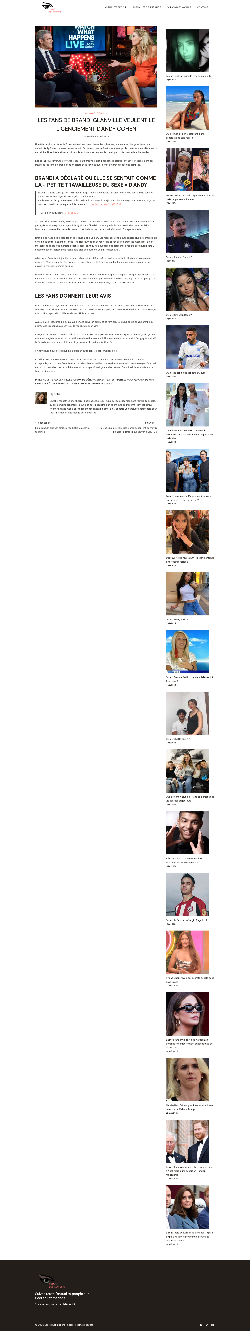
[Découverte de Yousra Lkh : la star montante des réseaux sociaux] (190, 532)
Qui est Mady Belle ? (177, 619)
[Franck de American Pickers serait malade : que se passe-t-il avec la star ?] (190, 470)
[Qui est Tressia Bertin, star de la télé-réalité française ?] (190, 651)
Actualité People (115, 7)
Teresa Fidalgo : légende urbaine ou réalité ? (189, 76)
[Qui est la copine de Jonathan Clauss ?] (190, 347)
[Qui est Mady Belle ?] (190, 593)
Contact (202, 7)
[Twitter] (206, 1325)
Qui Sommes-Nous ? (179, 7)
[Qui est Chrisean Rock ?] (190, 289)
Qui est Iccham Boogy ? (179, 257)
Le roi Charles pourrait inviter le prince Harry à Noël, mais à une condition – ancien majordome (190, 1171)
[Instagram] (212, 1325)
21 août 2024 (72, 213)
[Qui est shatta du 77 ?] (190, 713)
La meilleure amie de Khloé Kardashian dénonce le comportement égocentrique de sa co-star (189, 1043)
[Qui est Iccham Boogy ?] (190, 231)
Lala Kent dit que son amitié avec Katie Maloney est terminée (63, 428)
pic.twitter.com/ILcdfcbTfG (106, 204)
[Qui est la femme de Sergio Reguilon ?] (190, 894)
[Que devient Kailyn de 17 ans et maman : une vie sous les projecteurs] (190, 771)
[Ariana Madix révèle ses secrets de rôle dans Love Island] (190, 952)
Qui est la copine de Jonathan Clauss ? (186, 373)
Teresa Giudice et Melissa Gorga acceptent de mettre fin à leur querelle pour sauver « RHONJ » (128, 428)
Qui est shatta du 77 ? (178, 739)
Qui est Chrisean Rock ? (179, 315)
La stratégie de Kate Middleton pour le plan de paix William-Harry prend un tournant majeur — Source (189, 1236)
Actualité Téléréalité (147, 7)
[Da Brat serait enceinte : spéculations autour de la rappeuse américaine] (190, 169)
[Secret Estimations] (52, 7)
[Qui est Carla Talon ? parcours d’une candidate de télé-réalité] (190, 108)
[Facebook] (201, 1325)
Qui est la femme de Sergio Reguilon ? (186, 920)
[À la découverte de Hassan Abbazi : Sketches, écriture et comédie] (190, 832)
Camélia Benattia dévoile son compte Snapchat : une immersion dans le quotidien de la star (189, 434)
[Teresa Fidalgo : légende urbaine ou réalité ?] (190, 50)
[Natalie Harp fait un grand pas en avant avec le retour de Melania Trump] (190, 1079)
